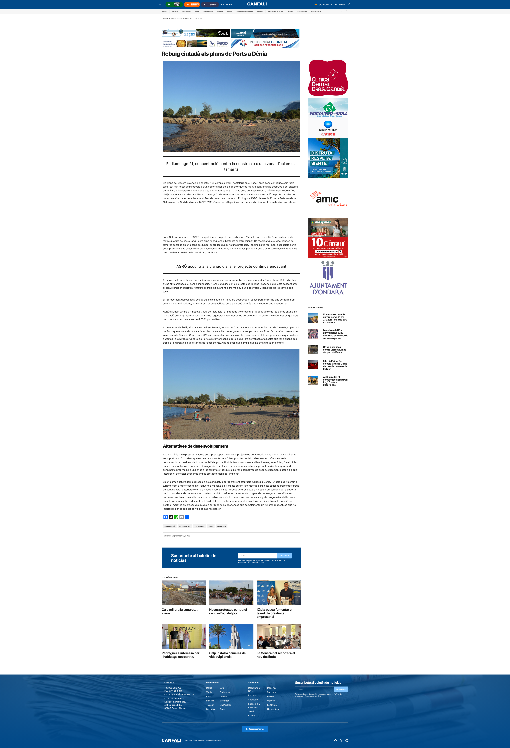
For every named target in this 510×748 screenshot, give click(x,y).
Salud (251, 711)
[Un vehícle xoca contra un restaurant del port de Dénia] (313, 349)
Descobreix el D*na (275, 11)
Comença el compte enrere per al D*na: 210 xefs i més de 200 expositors (335, 318)
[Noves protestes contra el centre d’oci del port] (231, 592)
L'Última (290, 11)
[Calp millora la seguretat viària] (184, 592)
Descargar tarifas (256, 729)
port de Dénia (199, 526)
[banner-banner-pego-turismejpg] (196, 43)
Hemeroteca (316, 11)
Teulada (210, 705)
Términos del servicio (256, 562)
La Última (272, 705)
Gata (222, 688)
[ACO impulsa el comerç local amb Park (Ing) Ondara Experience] (313, 380)
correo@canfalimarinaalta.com (179, 694)
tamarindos (221, 526)
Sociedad (253, 699)
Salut (197, 11)
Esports (260, 11)
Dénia (209, 688)
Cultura (220, 11)
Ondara (223, 696)
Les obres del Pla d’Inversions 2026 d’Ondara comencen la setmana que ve (335, 334)
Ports (211, 526)
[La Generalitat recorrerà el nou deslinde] (279, 636)
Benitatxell (211, 709)
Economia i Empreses (245, 11)
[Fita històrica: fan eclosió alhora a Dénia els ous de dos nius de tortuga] (313, 364)
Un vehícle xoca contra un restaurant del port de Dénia (334, 350)
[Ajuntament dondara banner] (328, 278)
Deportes (271, 688)
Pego (222, 709)
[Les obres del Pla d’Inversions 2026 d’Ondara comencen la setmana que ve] (313, 334)
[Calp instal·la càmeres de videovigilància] (231, 636)
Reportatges (302, 11)
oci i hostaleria (185, 526)
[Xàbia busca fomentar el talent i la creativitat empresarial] (279, 592)
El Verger (224, 700)
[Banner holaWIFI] (265, 33)
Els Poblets (225, 705)
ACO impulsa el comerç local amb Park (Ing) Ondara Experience (335, 381)
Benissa (210, 700)
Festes (229, 11)
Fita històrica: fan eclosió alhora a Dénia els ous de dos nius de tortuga (335, 365)
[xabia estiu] (328, 158)
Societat (175, 11)
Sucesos (271, 692)
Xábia (209, 692)
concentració (170, 526)
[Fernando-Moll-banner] (328, 118)
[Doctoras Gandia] (328, 78)
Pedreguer (225, 692)
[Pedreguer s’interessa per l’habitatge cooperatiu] (184, 636)
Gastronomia (208, 11)
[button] (160, 4)
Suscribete (284, 556)
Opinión (271, 700)
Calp (208, 696)
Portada (165, 18)
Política (164, 11)
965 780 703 (174, 688)
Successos (186, 11)
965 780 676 (175, 691)
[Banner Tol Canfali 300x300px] (328, 238)
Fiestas (270, 696)
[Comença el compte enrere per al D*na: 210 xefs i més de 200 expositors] (313, 318)
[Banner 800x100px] (265, 43)
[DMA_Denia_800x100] (196, 33)
